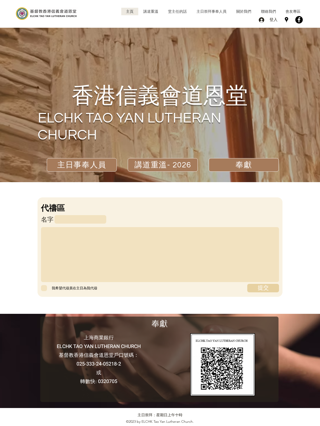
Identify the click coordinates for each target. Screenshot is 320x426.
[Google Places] (286, 19)
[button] (150, 11)
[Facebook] (299, 19)
